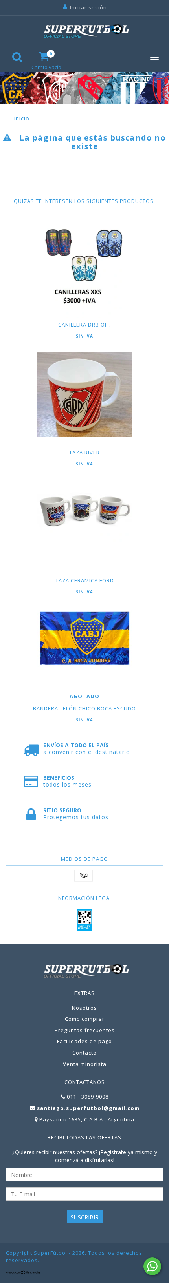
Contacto (84, 1052)
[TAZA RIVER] (84, 394)
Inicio (21, 118)
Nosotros (84, 1007)
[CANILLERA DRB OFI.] (84, 271)
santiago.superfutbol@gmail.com (88, 1107)
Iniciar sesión (88, 7)
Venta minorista (85, 1064)
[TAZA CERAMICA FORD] (84, 511)
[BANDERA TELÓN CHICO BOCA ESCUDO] (84, 639)
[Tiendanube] (23, 1272)
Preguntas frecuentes (85, 1030)
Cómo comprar (85, 1018)
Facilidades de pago (84, 1041)
